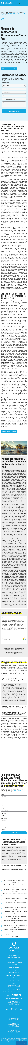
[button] (23, 613)
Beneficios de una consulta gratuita (11, 865)
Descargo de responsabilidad (16, 1040)
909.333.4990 (16, 1004)
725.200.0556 (16, 1034)
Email (2, 803)
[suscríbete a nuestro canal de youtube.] (20, 995)
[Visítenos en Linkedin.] (13, 995)
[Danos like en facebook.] (15, 995)
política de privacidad (22, 1039)
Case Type (3, 813)
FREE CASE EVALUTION (14, 111)
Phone (3, 808)
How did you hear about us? (8, 827)
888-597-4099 (17, 790)
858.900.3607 (16, 1019)
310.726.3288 (16, 1012)
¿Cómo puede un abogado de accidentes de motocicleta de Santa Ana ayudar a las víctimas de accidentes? (13, 713)
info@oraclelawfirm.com (19, 991)
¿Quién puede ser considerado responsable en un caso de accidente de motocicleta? (13, 708)
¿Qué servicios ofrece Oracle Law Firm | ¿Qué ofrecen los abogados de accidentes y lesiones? (12, 680)
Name (2, 794)
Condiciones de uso (6, 1040)
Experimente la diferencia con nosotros (12, 869)
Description (4, 818)
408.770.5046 (16, 1026)
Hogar (2, 12)
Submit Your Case (14, 832)
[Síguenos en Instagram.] (17, 995)
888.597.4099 (16, 989)
